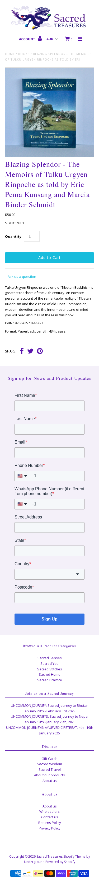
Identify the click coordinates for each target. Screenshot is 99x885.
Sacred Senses (49, 658)
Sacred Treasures (49, 856)
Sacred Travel (50, 769)
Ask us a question (22, 276)
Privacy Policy (49, 828)
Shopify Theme (74, 856)
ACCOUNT (27, 39)
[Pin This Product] (40, 352)
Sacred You (49, 663)
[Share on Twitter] (30, 352)
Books (24, 54)
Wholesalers (49, 811)
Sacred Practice (49, 680)
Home (10, 54)
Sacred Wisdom (49, 763)
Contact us (49, 817)
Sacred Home (49, 674)
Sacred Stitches (49, 669)
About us (50, 780)
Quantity (13, 236)
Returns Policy (49, 822)
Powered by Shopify (60, 862)
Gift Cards (49, 758)
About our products (49, 775)
